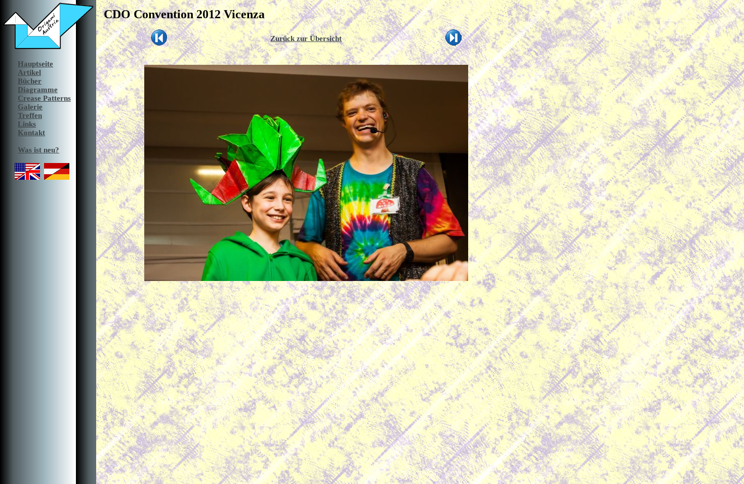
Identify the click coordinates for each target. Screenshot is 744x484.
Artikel (29, 72)
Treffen (30, 115)
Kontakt (31, 133)
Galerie (30, 107)
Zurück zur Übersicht (306, 38)
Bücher (30, 81)
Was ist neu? (38, 150)
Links (27, 124)
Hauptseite (35, 64)
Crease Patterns (44, 98)
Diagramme (38, 90)
